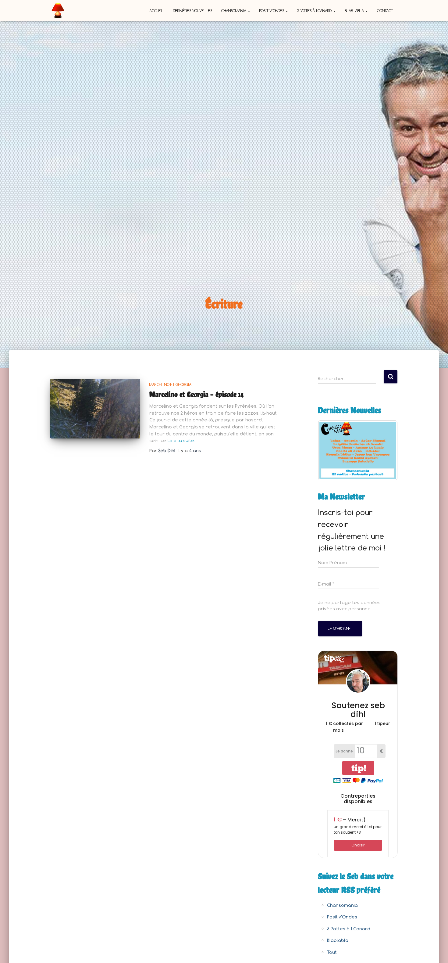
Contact (385, 10)
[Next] (385, 450)
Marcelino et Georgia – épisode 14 (196, 394)
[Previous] (330, 450)
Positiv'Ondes (342, 917)
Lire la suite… (182, 440)
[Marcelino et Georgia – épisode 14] (95, 409)
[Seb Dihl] (58, 10)
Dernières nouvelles (192, 10)
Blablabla (355, 10)
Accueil (156, 10)
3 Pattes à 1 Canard (314, 10)
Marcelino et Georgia (170, 384)
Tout (332, 952)
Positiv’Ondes (272, 10)
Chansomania (234, 10)
